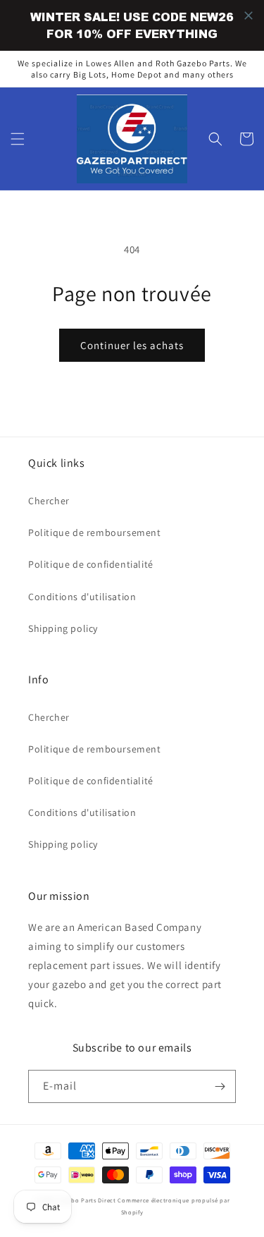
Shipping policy (63, 628)
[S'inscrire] (219, 1086)
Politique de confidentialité (90, 564)
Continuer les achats (132, 345)
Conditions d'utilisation (82, 596)
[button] (17, 138)
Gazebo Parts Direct (86, 1200)
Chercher (49, 500)
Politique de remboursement (94, 532)
